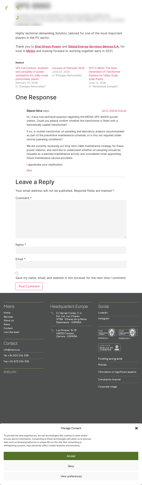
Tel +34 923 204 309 (16, 355)
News (7, 324)
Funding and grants (110, 358)
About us (9, 320)
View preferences (71, 476)
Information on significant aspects (117, 372)
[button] (136, 428)
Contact (8, 328)
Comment (24, 198)
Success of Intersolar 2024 (68, 67)
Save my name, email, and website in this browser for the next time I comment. (71, 277)
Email (21, 259)
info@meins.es (12, 349)
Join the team (11, 332)
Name (21, 244)
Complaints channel (109, 379)
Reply (29, 170)
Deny (71, 466)
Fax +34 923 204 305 (16, 361)
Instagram (103, 318)
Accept (71, 456)
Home (7, 312)
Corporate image (107, 386)
